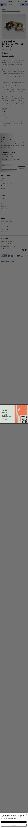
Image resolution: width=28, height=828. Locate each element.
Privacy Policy (12, 818)
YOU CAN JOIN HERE (4, 419)
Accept (13, 822)
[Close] (26, 815)
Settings (13, 825)
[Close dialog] (27, 405)
